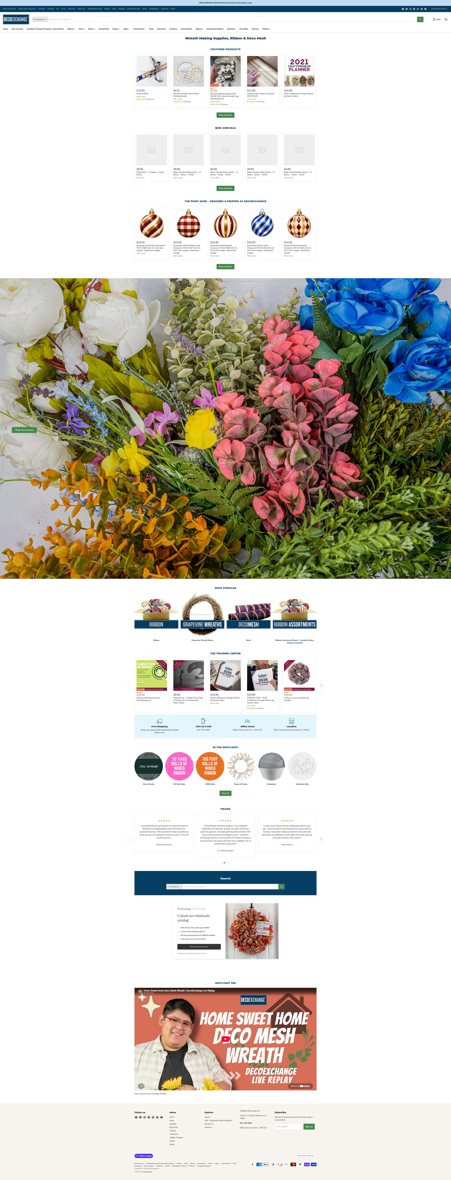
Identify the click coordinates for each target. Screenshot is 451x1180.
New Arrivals (17, 29)
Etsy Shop (243, 29)
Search (207, 1117)
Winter (173, 9)
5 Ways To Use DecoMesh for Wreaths (296, 699)
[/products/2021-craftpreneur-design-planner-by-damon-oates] (299, 71)
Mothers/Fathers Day (94, 9)
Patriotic (107, 9)
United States (438, 9)
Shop (172, 1120)
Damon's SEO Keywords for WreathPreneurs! (148, 699)
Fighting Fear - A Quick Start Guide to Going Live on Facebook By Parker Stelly (188, 700)
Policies (265, 29)
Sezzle (172, 1141)
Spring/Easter (154, 9)
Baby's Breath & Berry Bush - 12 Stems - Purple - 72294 (224, 173)
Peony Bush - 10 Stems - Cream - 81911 (150, 173)
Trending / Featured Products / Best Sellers (45, 29)
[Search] (420, 19)
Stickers (199, 29)
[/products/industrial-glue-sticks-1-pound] (262, 71)
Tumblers (173, 29)
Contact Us (174, 1134)
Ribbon (71, 29)
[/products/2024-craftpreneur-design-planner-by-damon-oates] (225, 675)
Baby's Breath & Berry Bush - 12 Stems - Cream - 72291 (298, 173)
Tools (151, 29)
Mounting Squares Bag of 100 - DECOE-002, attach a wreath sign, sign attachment (224, 96)
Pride (114, 9)
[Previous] (130, 685)
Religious (121, 9)
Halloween (71, 9)
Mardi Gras (81, 9)
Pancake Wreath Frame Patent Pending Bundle (186, 94)
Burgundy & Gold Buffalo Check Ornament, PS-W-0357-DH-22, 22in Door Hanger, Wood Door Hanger (187, 249)
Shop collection (225, 115)
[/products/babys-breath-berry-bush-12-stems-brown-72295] (188, 150)
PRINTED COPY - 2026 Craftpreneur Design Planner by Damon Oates (260, 700)
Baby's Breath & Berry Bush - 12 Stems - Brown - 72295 (187, 173)
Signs (126, 29)
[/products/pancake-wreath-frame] (188, 71)
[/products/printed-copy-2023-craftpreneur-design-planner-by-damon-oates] (262, 675)
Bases (91, 29)
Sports (144, 9)
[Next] (321, 685)
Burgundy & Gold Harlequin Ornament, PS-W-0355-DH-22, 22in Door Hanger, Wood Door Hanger (297, 249)
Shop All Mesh (73, 430)
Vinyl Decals (138, 29)
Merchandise (186, 29)
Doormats (161, 29)
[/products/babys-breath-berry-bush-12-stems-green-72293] (262, 150)
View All (225, 793)
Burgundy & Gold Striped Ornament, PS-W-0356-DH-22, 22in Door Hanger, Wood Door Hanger (224, 249)
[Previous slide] (6, 428)
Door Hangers (149, 1166)
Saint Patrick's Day (133, 9)
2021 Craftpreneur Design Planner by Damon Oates (299, 94)
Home (5, 29)
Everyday (50, 9)
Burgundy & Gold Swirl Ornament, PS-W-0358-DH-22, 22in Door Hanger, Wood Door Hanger (150, 248)
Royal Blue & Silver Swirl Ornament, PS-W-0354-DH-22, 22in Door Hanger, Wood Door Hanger (260, 249)
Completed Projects (214, 29)
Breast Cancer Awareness (27, 9)
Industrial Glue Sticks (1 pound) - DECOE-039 (261, 94)
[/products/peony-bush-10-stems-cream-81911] (151, 150)
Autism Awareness (9, 9)
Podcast (255, 29)
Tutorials (231, 29)
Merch (167, 1166)
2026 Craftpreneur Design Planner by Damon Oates (225, 699)
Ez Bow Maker (142, 93)
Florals (116, 29)
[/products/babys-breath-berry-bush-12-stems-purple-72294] (225, 150)
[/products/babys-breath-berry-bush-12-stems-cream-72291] (299, 150)
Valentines (164, 9)
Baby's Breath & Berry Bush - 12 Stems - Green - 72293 (261, 173)
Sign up (309, 1126)
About (172, 1144)
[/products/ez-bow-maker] (151, 71)
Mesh (81, 29)
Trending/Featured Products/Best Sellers (160, 1163)
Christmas (41, 9)
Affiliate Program (176, 1137)
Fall (57, 9)
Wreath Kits (104, 29)
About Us (208, 1127)
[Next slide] (444, 428)
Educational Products (179, 1166)
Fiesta (63, 9)
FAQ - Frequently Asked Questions (218, 1120)
